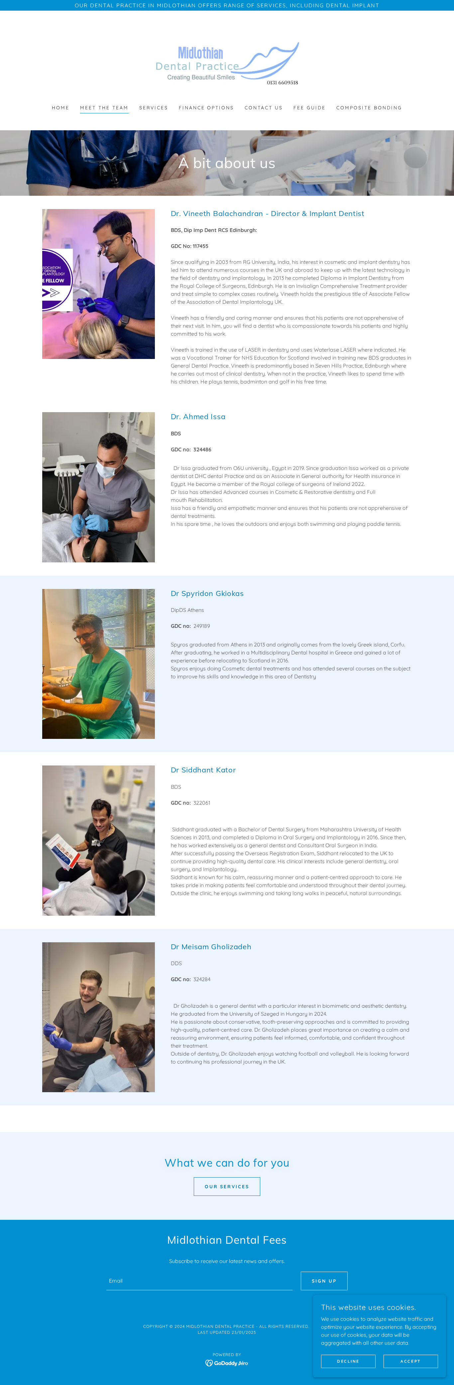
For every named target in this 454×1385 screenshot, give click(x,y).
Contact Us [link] (264, 108)
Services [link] (153, 108)
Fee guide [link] (309, 108)
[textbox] (199, 1281)
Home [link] (60, 108)
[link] (227, 61)
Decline (348, 1361)
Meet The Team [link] (104, 108)
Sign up (324, 1281)
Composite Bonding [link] (369, 108)
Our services (227, 1187)
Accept (410, 1361)
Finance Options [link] (206, 108)
